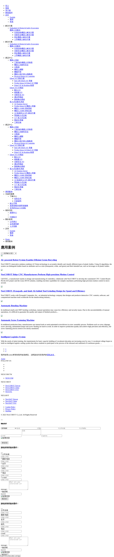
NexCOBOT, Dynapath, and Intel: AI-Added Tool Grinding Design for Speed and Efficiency (43, 291)
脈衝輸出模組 (19, 99)
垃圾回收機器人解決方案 (24, 32)
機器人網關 (18, 69)
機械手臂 (17, 72)
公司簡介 (13, 222)
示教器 (17, 67)
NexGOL (8, 392)
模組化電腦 (18, 120)
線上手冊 (13, 203)
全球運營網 (14, 224)
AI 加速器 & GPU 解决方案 (24, 113)
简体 (11, 22)
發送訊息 (5, 443)
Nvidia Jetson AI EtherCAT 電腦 (26, 83)
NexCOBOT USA (12, 390)
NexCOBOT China (12, 388)
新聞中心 (13, 213)
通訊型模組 (18, 97)
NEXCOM (9, 378)
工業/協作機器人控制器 (23, 62)
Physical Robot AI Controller (24, 76)
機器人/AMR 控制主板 (23, 111)
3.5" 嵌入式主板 (20, 118)
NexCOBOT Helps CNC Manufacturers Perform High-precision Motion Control (37, 274)
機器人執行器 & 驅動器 (23, 74)
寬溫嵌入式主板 (20, 115)
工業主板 (17, 122)
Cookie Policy (10, 407)
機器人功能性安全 (21, 65)
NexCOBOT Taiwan (12, 386)
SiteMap (8, 411)
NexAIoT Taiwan (11, 399)
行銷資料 (17, 201)
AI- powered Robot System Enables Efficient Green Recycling (29, 260)
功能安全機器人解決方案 (24, 35)
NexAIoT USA (10, 403)
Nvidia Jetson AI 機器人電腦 (24, 106)
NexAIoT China (11, 401)
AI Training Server (20, 104)
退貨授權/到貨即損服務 (19, 206)
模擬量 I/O (18, 92)
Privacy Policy (10, 409)
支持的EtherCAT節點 (18, 208)
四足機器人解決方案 (22, 37)
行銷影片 (13, 217)
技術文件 (17, 199)
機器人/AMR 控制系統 (23, 108)
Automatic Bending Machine (14, 305)
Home (7, 239)
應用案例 (8, 192)
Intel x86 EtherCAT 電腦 (23, 81)
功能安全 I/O (19, 95)
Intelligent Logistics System (13, 337)
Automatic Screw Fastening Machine (17, 320)
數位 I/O (17, 90)
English (12, 17)
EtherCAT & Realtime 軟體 (24, 85)
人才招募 (13, 226)
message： (5, 489)
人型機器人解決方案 (22, 39)
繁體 (11, 19)
